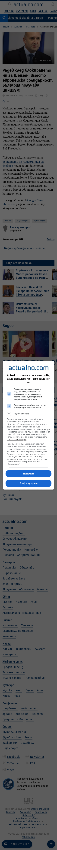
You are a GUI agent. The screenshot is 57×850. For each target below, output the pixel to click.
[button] (28, 414)
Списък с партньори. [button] (16, 439)
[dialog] (28, 425)
